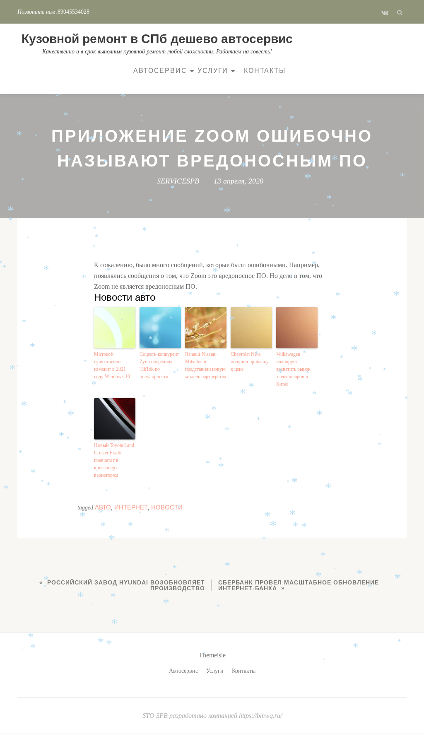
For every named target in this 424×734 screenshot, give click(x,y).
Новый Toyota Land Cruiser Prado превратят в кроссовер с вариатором (114, 460)
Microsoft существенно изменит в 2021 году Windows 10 (112, 365)
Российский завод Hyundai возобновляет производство (126, 585)
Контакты (264, 70)
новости (167, 507)
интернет (131, 507)
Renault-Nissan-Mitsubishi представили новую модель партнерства (205, 365)
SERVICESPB (178, 181)
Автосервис (160, 70)
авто (103, 507)
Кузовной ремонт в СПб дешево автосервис (157, 39)
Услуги (213, 70)
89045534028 (73, 12)
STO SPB (155, 715)
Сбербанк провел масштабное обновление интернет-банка (298, 585)
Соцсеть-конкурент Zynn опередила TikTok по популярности (159, 365)
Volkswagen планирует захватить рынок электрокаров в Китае (293, 369)
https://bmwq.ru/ (260, 715)
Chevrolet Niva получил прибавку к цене (250, 361)
